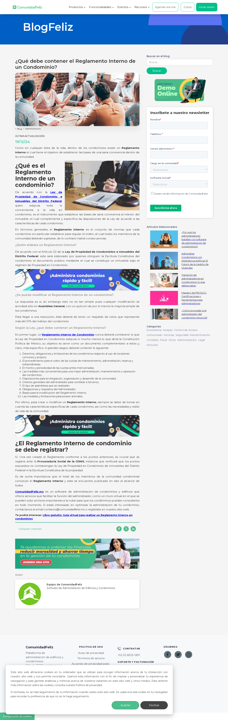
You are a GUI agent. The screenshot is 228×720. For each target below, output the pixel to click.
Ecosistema (154, 330)
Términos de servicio (91, 658)
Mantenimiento (200, 335)
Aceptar (125, 705)
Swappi (168, 330)
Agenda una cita (165, 7)
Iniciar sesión (207, 7)
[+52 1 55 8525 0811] (137, 655)
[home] (27, 7)
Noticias (169, 335)
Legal (201, 340)
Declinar (154, 705)
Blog (19, 129)
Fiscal (163, 340)
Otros (172, 340)
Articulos (152, 345)
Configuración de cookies (17, 716)
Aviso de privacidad (91, 653)
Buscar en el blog (158, 56)
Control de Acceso (186, 330)
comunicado (154, 335)
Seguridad (182, 335)
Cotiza (187, 7)
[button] (77, 7)
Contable (152, 340)
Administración (33, 128)
